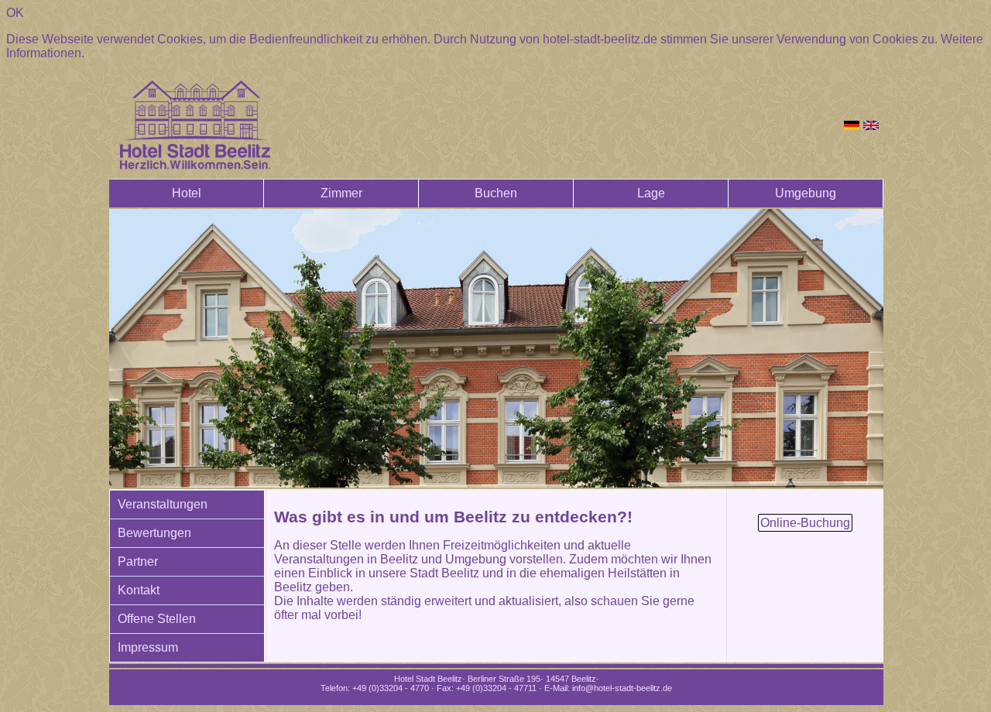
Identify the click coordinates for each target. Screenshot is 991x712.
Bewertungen (154, 532)
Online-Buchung (805, 522)
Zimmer (341, 193)
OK (15, 12)
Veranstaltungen (162, 504)
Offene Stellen (157, 618)
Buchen (496, 193)
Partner (138, 561)
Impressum (148, 647)
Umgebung (805, 193)
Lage (651, 193)
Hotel (186, 193)
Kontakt (138, 590)
